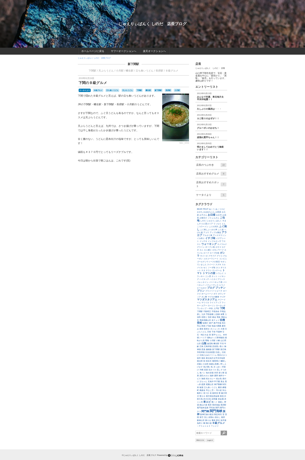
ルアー (204, 305)
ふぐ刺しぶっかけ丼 (208, 229)
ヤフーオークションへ (123, 51)
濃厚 (216, 376)
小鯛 (218, 340)
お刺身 (218, 212)
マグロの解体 (213, 297)
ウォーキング (209, 244)
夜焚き (207, 329)
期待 (203, 358)
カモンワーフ (218, 250)
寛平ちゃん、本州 (219, 335)
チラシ (209, 270)
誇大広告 (207, 399)
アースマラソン (219, 235)
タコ (218, 267)
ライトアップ (215, 302)
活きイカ (212, 370)
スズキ (218, 264)
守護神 (219, 332)
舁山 (224, 390)
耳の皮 (219, 390)
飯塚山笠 (201, 420)
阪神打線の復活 (207, 414)
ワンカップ (202, 308)
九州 (203, 314)
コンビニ (223, 259)
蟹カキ (202, 396)
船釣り (200, 393)
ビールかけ (202, 288)
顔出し (217, 417)
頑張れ (211, 417)
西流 (222, 396)
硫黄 (203, 384)
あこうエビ (220, 209)
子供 (213, 332)
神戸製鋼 (218, 384)
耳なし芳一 (210, 390)
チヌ (203, 270)
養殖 (213, 420)
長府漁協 (216, 405)
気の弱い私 (208, 367)
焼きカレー (210, 379)
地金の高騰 (216, 326)
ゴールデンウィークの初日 (208, 262)
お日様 (211, 214)
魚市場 (223, 420)
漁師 (212, 376)
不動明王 (207, 311)
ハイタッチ (204, 279)
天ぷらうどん (106, 70)
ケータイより (84, 90)
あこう (212, 209)
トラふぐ (220, 273)
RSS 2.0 (200, 440)
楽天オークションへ (154, 51)
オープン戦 (210, 247)
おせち (200, 212)
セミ (205, 267)
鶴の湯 (209, 423)
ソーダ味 (211, 267)
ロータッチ (221, 305)
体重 (222, 314)
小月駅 (120, 70)
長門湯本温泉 (202, 408)
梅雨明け (216, 361)
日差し (218, 352)
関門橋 (205, 411)
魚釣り (200, 423)
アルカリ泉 (207, 235)
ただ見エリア (207, 224)
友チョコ (215, 320)
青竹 (201, 417)
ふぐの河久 (214, 226)
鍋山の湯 (203, 405)
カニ (201, 250)
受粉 (199, 322)
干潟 (222, 343)
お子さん (203, 215)
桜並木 (209, 361)
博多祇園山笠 (205, 320)
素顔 (220, 387)
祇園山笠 (210, 384)
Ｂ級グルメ (172, 70)
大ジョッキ (215, 329)
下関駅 (92, 70)
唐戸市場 (217, 323)
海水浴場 (210, 373)
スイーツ (211, 264)
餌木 (218, 420)
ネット (214, 276)
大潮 (222, 329)
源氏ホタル (204, 376)
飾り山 (208, 420)
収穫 (222, 320)
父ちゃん (203, 381)
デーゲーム (217, 270)
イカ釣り (201, 238)
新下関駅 (133, 64)
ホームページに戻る (92, 51)
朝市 (199, 358)
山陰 (204, 343)
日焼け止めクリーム (208, 355)
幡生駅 (129, 70)
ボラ (215, 294)
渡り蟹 (221, 373)
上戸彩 (216, 308)
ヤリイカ (205, 302)
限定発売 (218, 414)
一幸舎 (210, 308)
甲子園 (217, 381)
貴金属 (221, 399)
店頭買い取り (218, 346)
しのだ (203, 221)
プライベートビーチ (213, 291)
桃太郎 (200, 361)
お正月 (219, 215)
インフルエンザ (214, 241)
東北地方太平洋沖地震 (215, 358)
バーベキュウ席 (215, 282)
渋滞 (216, 373)
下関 (222, 308)
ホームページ (207, 294)
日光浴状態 (210, 352)
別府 (210, 317)
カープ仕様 (214, 253)
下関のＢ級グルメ (93, 83)
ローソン (211, 305)
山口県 (223, 340)
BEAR (199, 209)
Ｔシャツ (215, 426)
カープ (206, 253)
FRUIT (205, 209)
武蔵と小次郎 (202, 364)
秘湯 (201, 387)
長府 (210, 405)
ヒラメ (222, 285)
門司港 (212, 408)
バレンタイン (202, 282)
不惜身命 (215, 311)
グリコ (219, 256)
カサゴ (218, 247)
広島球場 (208, 346)
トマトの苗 (209, 273)
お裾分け (203, 218)
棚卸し (223, 361)
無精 (203, 379)
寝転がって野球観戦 (215, 338)
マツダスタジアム (207, 299)
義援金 (202, 390)
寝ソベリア (202, 338)
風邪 (223, 417)
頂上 (206, 417)
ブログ (211, 287)
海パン (202, 373)
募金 (214, 317)
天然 (209, 332)
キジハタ (204, 256)
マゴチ (223, 297)
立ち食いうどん (144, 70)
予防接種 (210, 314)
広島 (201, 346)
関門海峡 (216, 411)
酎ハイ (214, 402)
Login (209, 440)
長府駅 (159, 70)
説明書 (214, 399)
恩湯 (203, 349)
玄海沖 (211, 381)
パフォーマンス (212, 285)
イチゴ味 (210, 238)
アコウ (206, 232)
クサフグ (212, 256)
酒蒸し (221, 402)
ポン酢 (204, 297)
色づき (206, 393)
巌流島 (210, 343)
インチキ (203, 241)
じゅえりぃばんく (214, 221)
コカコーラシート (211, 259)
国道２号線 (206, 326)
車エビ (207, 401)
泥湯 (206, 370)
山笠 (199, 343)
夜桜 (201, 329)
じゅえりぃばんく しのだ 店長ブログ (153, 24)
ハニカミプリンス (217, 279)
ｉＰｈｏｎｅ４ (203, 426)
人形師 (217, 314)
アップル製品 (215, 232)
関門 (217, 408)
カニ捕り (208, 250)
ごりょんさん (213, 218)
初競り (204, 317)
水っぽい (217, 367)
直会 (222, 381)
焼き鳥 (219, 379)
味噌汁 (205, 323)
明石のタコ (222, 355)
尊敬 (207, 340)
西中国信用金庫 (212, 396)
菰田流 (215, 393)
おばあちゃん (209, 212)
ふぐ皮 (221, 229)
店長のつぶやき (210, 165)
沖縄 (201, 370)
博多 (218, 317)
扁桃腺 (209, 349)
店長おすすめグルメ (210, 173)
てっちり (217, 224)
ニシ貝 (208, 276)
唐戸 (211, 323)
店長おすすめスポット (210, 184)
